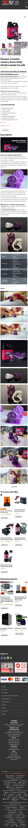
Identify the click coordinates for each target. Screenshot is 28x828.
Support (4, 705)
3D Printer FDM (19, 777)
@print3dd (17, 756)
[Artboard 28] (14, 415)
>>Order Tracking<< (9, 821)
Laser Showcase (11, 814)
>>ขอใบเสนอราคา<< (21, 821)
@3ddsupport (18, 758)
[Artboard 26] (14, 375)
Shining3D (18, 796)
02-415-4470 (14, 754)
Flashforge (10, 796)
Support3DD (20, 814)
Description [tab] (5, 130)
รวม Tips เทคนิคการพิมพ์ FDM (10, 780)
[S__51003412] (14, 436)
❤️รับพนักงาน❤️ (21, 775)
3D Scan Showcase (12, 812)
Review (21, 812)
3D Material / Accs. (6, 699)
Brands (5, 794)
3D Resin (8, 786)
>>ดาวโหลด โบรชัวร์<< (11, 822)
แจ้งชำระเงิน (21, 822)
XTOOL (25, 794)
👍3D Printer (10, 777)
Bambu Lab (12, 794)
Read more (4, 518)
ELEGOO (19, 794)
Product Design (12, 811)
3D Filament (7, 784)
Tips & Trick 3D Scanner (8, 791)
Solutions (15, 801)
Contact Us (5, 711)
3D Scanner (5, 693)
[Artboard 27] (14, 394)
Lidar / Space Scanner (22, 791)
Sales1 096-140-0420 (14, 739)
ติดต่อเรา (7, 824)
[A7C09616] (14, 314)
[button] (25, 17)
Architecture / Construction (19, 809)
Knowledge (11, 819)
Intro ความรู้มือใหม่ (8, 816)
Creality (25, 796)
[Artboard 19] (14, 353)
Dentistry (21, 807)
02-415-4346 (14, 753)
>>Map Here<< (14, 759)
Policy (3, 714)
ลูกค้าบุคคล (22, 824)
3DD (4, 796)
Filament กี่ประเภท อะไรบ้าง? (19, 784)
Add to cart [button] (4, 545)
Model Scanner (20, 787)
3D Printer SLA (23, 780)
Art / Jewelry (7, 809)
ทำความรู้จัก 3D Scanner (15, 789)
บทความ (4, 708)
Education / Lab (23, 806)
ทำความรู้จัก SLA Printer (10, 782)
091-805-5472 (14, 748)
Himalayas (9, 773)
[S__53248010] (14, 457)
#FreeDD (17, 816)
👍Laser (7, 792)
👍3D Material (22, 782)
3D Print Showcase (20, 817)
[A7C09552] (14, 476)
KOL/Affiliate (24, 799)
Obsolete (7, 125)
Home (3, 686)
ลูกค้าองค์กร (15, 824)
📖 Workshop (6, 799)
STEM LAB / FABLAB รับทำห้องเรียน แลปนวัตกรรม (15, 802)
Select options (19, 634)
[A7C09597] (14, 298)
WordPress (24, 773)
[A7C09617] (14, 331)
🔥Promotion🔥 (10, 775)
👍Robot (21, 797)
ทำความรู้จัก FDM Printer (15, 779)
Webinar (24, 816)
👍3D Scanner (10, 787)
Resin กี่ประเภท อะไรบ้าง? (18, 786)
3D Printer (4, 689)
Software (15, 797)
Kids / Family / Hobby (15, 804)
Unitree (8, 797)
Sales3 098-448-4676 (14, 743)
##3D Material (5, 702)
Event (6, 826)
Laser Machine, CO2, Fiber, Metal (10, 696)
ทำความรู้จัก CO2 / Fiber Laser (18, 792)
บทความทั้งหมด (9, 817)
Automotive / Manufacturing (10, 806)
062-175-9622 (15, 741)
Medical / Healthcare (12, 807)
